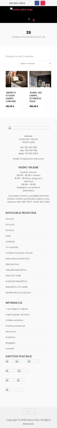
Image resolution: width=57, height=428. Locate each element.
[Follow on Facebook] (37, 3)
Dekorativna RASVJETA (18, 258)
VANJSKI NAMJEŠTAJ (16, 270)
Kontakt (10, 348)
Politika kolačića (14, 320)
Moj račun (11, 331)
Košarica (10, 337)
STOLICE (10, 219)
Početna (16, 37)
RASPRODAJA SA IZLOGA (18, 292)
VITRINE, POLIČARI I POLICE (19, 253)
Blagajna (10, 342)
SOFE (8, 236)
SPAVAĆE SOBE (13, 275)
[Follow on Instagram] (42, 3)
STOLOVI (10, 224)
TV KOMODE (12, 247)
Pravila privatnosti (15, 325)
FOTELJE (10, 230)
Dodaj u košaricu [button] (25, 105)
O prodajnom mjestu (17, 308)
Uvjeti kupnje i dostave (18, 314)
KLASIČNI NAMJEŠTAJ (16, 281)
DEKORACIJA (12, 264)
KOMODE (10, 241)
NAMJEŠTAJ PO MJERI (17, 287)
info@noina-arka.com (32, 158)
